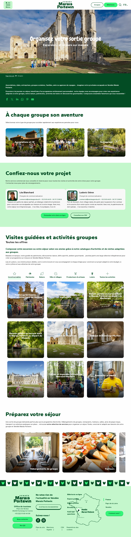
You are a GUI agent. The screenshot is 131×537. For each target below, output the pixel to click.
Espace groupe (73, 499)
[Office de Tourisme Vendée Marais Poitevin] (65, 5)
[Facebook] (38, 521)
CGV (62, 527)
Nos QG (22, 525)
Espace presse (73, 503)
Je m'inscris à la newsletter (48, 507)
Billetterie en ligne (74, 494)
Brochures (71, 507)
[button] (120, 5)
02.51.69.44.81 (46, 199)
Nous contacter (22, 519)
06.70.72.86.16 (57, 199)
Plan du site (40, 527)
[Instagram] (43, 521)
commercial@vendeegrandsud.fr (30, 199)
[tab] (14, 275)
